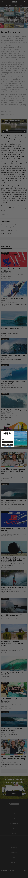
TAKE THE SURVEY (7, 442)
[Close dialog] (26, 431)
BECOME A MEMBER (7, 444)
